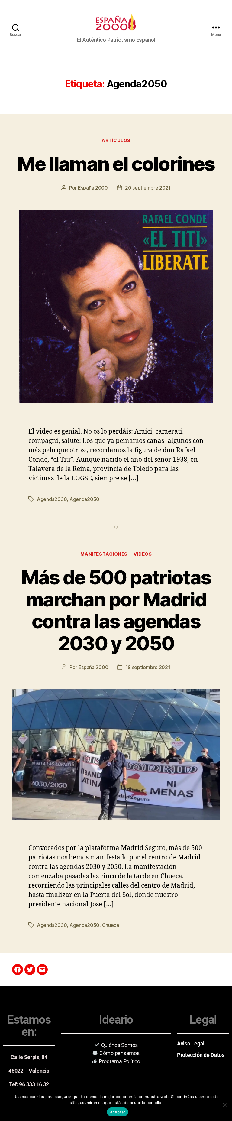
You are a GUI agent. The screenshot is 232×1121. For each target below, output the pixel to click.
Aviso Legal (191, 1043)
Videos (143, 554)
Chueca (110, 925)
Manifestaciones (103, 554)
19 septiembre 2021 (147, 667)
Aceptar (117, 1112)
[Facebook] (17, 969)
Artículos (116, 140)
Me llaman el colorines (115, 163)
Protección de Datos (200, 1055)
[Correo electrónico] (42, 969)
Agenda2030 (52, 499)
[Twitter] (29, 969)
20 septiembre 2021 (148, 188)
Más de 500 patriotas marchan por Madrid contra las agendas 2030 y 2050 (116, 610)
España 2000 (93, 188)
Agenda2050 (84, 499)
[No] (224, 1105)
